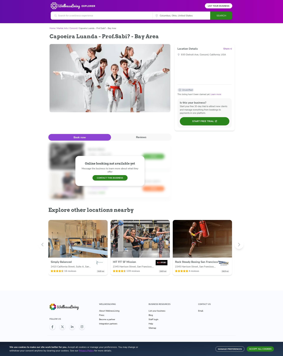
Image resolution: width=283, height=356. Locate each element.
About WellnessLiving (109, 310)
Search (221, 15)
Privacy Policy (86, 350)
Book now (80, 137)
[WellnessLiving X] (62, 327)
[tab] (79, 137)
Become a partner (107, 319)
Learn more (216, 94)
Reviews (141, 137)
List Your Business (218, 6)
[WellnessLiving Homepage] (67, 307)
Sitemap (152, 328)
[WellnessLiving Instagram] (82, 327)
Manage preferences (230, 349)
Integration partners (108, 323)
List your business (157, 310)
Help (151, 323)
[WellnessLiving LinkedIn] (72, 327)
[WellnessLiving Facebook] (52, 327)
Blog (151, 315)
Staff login (153, 319)
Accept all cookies (260, 349)
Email (200, 310)
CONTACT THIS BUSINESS (110, 177)
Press (101, 315)
